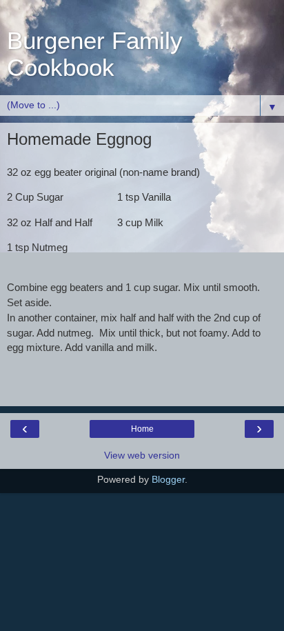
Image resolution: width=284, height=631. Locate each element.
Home (142, 429)
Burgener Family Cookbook (95, 54)
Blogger (168, 479)
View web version (142, 455)
